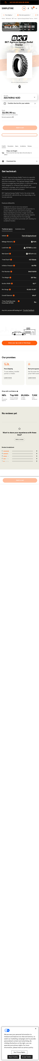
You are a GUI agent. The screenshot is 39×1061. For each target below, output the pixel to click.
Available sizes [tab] (20, 229)
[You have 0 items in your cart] (32, 8)
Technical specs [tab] (7, 229)
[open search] (24, 8)
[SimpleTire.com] (9, 8)
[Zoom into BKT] (19, 65)
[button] (19, 97)
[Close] (36, 1029)
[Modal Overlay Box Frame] (19, 2)
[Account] (28, 8)
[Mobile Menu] (36, 8)
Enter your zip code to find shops (19, 343)
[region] (20, 1043)
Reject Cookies (13, 1056)
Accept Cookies (26, 1056)
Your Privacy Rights (19, 1052)
